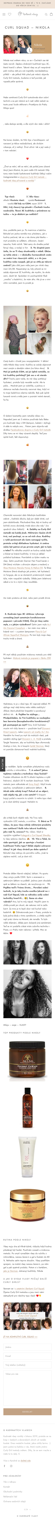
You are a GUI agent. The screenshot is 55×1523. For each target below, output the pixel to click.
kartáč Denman (37, 746)
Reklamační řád (10, 1496)
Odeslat (27, 1411)
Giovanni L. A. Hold (31, 738)
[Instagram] (11, 1466)
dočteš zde (25, 1460)
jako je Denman (10, 1271)
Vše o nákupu (9, 1481)
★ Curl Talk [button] (2, 764)
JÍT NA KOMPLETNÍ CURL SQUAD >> (20, 1336)
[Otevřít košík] (51, 14)
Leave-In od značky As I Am (36, 732)
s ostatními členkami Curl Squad (29, 1288)
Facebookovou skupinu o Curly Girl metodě (30, 429)
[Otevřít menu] (4, 14)
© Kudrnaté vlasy (27, 1516)
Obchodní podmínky (12, 1491)
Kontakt (6, 1486)
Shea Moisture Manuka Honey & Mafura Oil (23, 567)
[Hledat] (46, 14)
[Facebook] (4, 1466)
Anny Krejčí (34, 784)
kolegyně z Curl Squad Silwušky (35, 835)
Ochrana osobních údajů (14, 1501)
